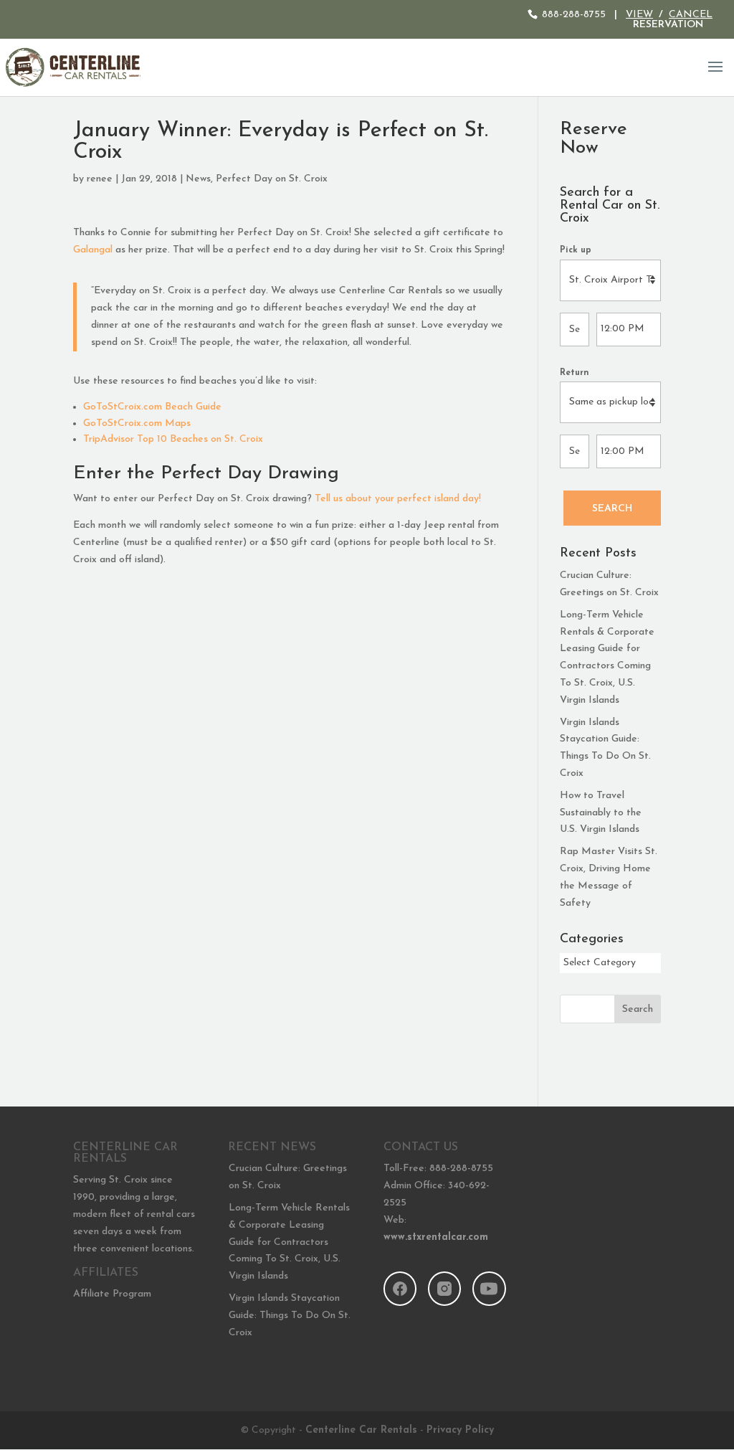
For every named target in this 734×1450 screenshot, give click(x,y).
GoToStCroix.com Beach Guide (152, 407)
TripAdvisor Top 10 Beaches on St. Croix (173, 439)
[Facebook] (399, 1288)
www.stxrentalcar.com (435, 1237)
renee (100, 179)
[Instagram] (444, 1288)
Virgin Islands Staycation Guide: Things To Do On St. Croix (290, 1315)
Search (612, 508)
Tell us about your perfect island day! (398, 498)
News (198, 179)
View (639, 14)
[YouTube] (488, 1288)
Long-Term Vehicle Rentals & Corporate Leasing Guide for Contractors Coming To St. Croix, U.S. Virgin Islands (289, 1242)
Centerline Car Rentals (361, 1430)
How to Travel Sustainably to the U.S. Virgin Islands (601, 812)
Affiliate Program (112, 1294)
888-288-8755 (574, 14)
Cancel (690, 14)
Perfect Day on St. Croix (272, 179)
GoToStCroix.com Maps (137, 423)
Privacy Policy (460, 1430)
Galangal (93, 250)
